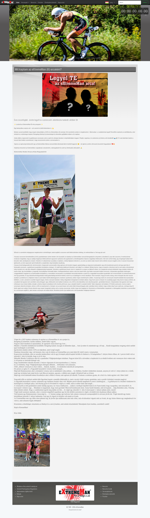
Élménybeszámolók (108, 494)
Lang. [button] (111, 3)
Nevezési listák (107, 489)
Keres (145, 3)
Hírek (18, 3)
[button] (11, 33)
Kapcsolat (61, 3)
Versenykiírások (107, 491)
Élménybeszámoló (50, 3)
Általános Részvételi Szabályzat (27, 486)
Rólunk (19, 494)
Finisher (40, 3)
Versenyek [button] (24, 3)
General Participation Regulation (27, 489)
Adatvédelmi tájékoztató (25, 491)
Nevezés (33, 3)
